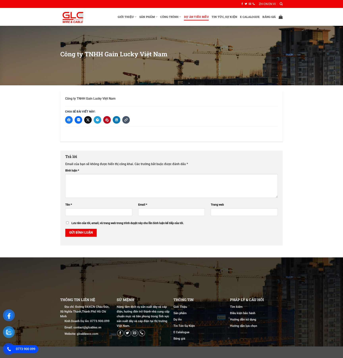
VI (274, 4)
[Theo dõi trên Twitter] (246, 4)
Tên (68, 204)
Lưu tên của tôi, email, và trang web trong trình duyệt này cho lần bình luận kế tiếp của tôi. (127, 223)
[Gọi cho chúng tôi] (253, 4)
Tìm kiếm (236, 307)
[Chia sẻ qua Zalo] (78, 120)
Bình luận (72, 170)
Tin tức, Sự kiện (224, 17)
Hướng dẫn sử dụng (243, 319)
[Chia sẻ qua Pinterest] (107, 120)
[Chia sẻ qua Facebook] (69, 120)
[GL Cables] (80, 17)
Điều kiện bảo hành (242, 313)
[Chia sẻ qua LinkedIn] (116, 120)
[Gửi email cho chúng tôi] (250, 4)
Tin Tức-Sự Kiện (184, 326)
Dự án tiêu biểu (196, 17)
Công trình (169, 17)
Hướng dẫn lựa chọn (243, 326)
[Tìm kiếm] (281, 4)
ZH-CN (263, 4)
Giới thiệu (126, 17)
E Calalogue (250, 17)
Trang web (217, 204)
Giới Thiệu (180, 307)
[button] (281, 17)
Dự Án (177, 319)
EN (270, 4)
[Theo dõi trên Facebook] (242, 4)
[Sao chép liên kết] (126, 120)
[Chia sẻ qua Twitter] (88, 120)
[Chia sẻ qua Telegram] (97, 120)
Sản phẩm (147, 17)
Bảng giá (269, 17)
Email (142, 204)
